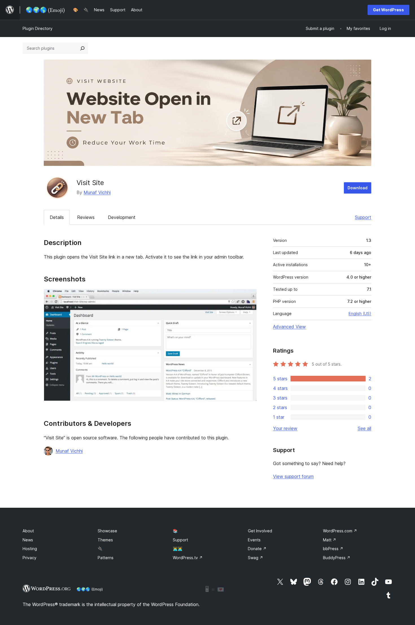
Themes (105, 539)
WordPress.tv (188, 557)
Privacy (29, 557)
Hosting (30, 548)
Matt (329, 539)
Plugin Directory (38, 28)
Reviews (86, 217)
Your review (285, 428)
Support (363, 217)
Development (122, 217)
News (28, 539)
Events (254, 539)
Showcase (107, 530)
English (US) (360, 313)
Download (358, 187)
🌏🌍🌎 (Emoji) (90, 589)
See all (364, 428)
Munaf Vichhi (97, 192)
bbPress (333, 548)
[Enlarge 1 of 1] (249, 297)
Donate (257, 548)
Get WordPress (388, 9)
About (28, 530)
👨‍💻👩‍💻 (177, 548)
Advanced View (289, 326)
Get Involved (260, 530)
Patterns (105, 557)
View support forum (293, 476)
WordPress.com (340, 530)
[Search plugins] (82, 48)
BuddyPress (336, 557)
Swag (255, 557)
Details (57, 217)
